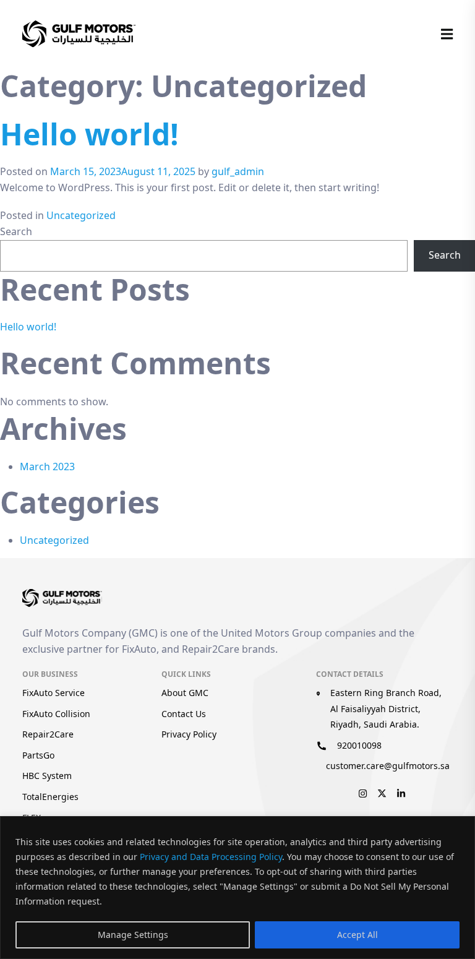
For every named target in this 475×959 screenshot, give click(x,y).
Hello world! (89, 134)
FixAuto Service (53, 693)
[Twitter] (382, 792)
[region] (237, 887)
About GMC (184, 693)
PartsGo (38, 755)
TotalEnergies (50, 796)
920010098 (359, 745)
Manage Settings (133, 934)
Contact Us (183, 714)
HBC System (47, 775)
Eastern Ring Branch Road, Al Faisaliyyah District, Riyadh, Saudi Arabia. (386, 708)
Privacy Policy (188, 734)
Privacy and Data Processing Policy (211, 856)
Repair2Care (48, 734)
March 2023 (47, 466)
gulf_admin (238, 171)
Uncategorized (81, 215)
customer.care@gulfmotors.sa (388, 766)
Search (16, 231)
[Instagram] (363, 792)
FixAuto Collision (56, 714)
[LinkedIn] (401, 792)
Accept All (357, 934)
